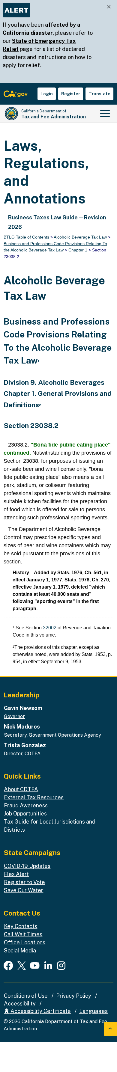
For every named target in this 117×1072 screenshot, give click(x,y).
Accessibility (20, 1003)
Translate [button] (99, 93)
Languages (93, 1011)
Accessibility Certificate (40, 1011)
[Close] (109, 7)
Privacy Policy (73, 996)
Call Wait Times (23, 934)
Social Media (20, 950)
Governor (14, 716)
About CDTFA (21, 789)
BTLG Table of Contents (26, 237)
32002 (49, 627)
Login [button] (46, 93)
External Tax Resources (34, 797)
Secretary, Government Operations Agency (52, 735)
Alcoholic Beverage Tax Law (80, 237)
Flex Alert (16, 874)
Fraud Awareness (26, 805)
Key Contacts (20, 926)
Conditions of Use (26, 996)
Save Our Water (23, 890)
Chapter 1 (77, 250)
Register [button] (70, 93)
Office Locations (24, 942)
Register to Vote (24, 882)
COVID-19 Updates (27, 866)
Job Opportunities (25, 813)
